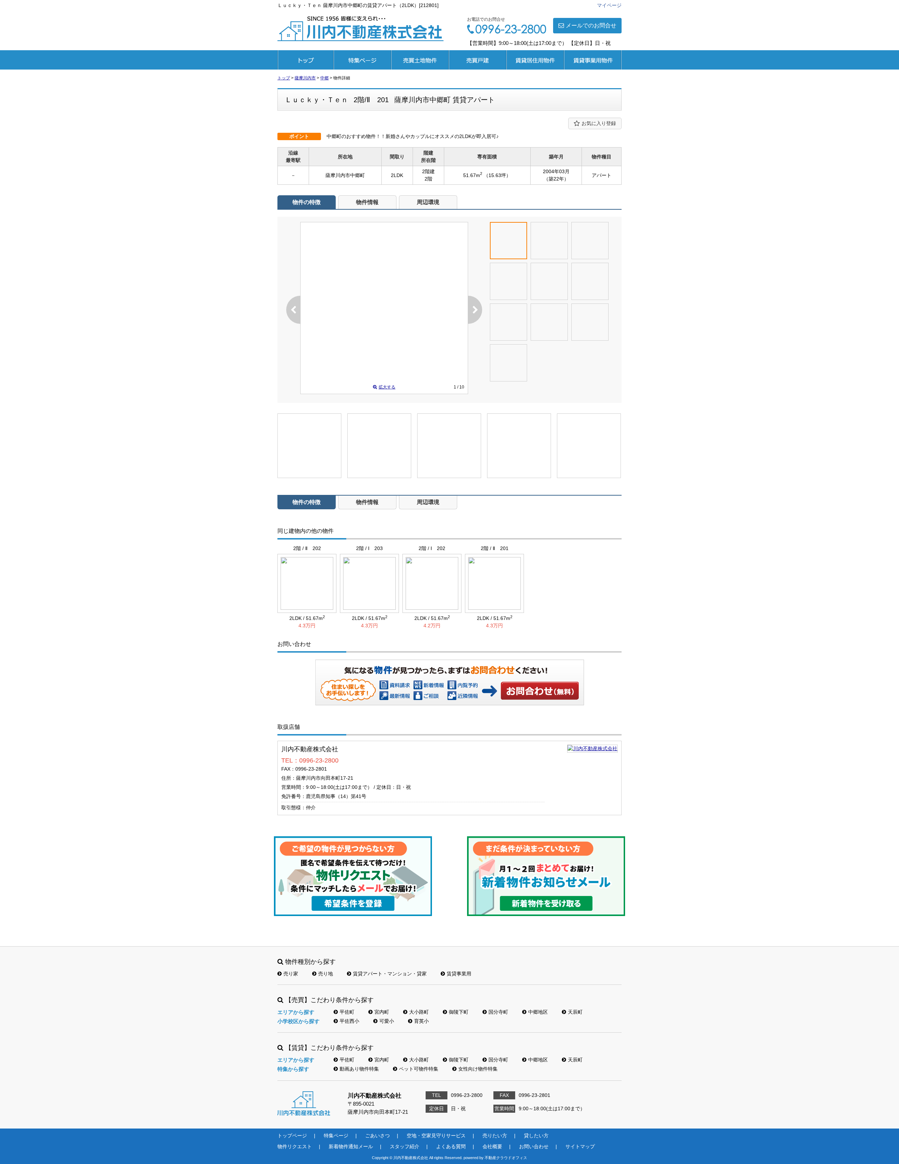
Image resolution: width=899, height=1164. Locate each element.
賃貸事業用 (593, 60)
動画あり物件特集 (359, 1069)
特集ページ (362, 60)
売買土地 (420, 60)
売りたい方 (495, 1135)
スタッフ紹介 (404, 1146)
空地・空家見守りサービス (436, 1135)
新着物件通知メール (351, 1146)
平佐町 (347, 1012)
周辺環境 (428, 202)
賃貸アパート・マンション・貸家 (390, 973)
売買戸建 (477, 60)
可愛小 (386, 1021)
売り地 (325, 973)
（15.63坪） (497, 175)
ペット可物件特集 (418, 1069)
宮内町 (381, 1012)
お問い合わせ (540, 690)
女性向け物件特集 (478, 1069)
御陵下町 (458, 1012)
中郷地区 (538, 1012)
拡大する (387, 387)
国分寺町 (498, 1012)
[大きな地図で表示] (592, 748)
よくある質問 (451, 1146)
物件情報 (367, 202)
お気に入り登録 (599, 123)
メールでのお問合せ (591, 25)
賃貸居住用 (535, 60)
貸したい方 (536, 1135)
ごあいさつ (377, 1135)
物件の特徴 (307, 202)
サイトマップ (580, 1146)
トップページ (305, 60)
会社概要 (492, 1146)
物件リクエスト (294, 1146)
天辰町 (575, 1012)
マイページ (609, 5)
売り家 (290, 973)
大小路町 (419, 1012)
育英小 (421, 1021)
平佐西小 (349, 1021)
